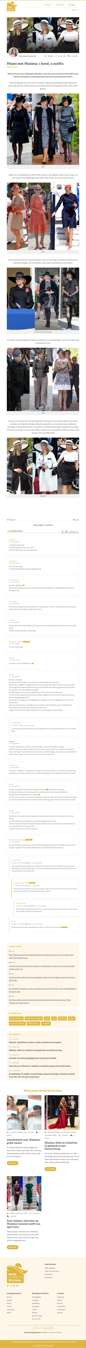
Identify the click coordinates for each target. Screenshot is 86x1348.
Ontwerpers (57, 1132)
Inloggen (71, 5)
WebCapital (49, 1346)
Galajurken (36, 1303)
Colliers (59, 1300)
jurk (54, 1018)
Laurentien (11, 1310)
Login (77, 520)
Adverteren (60, 5)
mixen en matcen (17, 1023)
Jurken (34, 1310)
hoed (47, 1018)
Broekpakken (36, 1297)
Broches (60, 1303)
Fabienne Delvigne (34, 1018)
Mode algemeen (50, 1268)
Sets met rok (36, 1319)
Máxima (51, 56)
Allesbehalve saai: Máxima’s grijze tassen (23, 1141)
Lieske (21, 725)
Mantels (35, 1313)
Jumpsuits (35, 1306)
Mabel (9, 1313)
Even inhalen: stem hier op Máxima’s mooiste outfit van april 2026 (23, 1224)
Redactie (47, 5)
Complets (35, 1300)
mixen (71, 1018)
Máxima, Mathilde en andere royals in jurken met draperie (35, 1042)
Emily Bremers (16, 1018)
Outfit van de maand (21, 1213)
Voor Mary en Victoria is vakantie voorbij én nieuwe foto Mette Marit (40, 1066)
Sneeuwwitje (25, 885)
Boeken (45, 1332)
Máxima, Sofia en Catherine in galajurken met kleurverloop (35, 1050)
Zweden (54, 1135)
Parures (59, 1313)
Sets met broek (37, 1316)
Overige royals (65, 1132)
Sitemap (56, 1342)
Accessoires (13, 1132)
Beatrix (9, 1297)
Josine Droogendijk (25, 863)
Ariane (9, 1306)
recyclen (46, 1023)
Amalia (9, 1300)
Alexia (9, 1303)
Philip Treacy (33, 1023)
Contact (59, 1332)
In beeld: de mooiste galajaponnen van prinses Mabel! (32, 1058)
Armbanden (61, 1306)
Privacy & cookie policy (68, 1342)
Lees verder (12, 1163)
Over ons (52, 1332)
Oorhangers (61, 1310)
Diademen (60, 1297)
